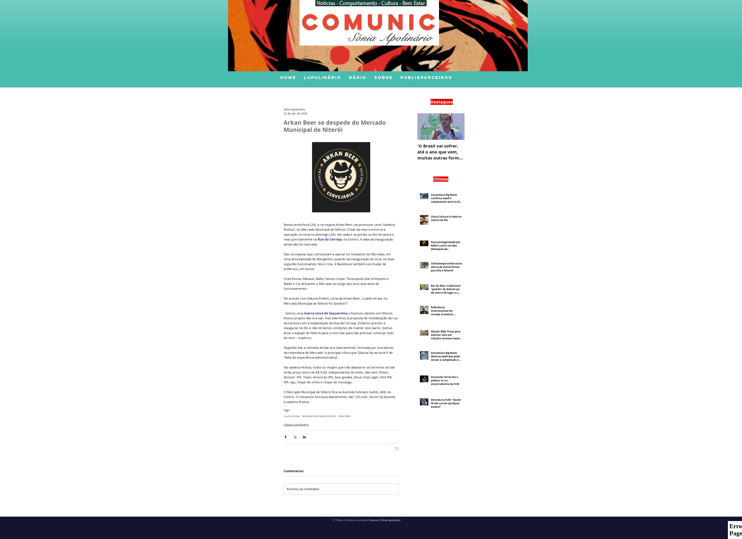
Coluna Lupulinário (296, 424)
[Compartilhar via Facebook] (285, 437)
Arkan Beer (344, 416)
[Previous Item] (423, 127)
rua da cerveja (292, 416)
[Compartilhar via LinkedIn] (304, 437)
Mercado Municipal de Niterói (319, 416)
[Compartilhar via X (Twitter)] (295, 437)
